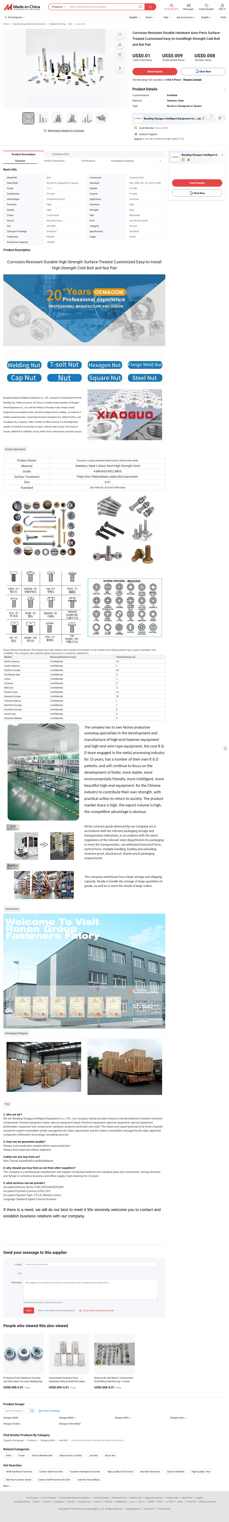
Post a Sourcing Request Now (96, 1310)
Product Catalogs (50, 1410)
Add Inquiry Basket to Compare (66, 130)
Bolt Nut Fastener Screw (18, 1479)
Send (28, 1310)
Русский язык (84, 1501)
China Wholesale (100, 1497)
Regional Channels (154, 1497)
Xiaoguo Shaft (10, 1417)
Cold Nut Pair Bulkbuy (88, 1479)
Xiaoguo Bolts (121, 1417)
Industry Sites (136, 1497)
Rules (223, 17)
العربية (132, 1501)
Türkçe (180, 1501)
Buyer (149, 17)
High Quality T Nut (200, 1471)
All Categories (15, 17)
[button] (154, 161)
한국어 (142, 1501)
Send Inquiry (155, 71)
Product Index (172, 1497)
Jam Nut (93, 1455)
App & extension (184, 17)
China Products (49, 1497)
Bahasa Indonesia (207, 1501)
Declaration (149, 1508)
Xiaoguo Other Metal (69, 1423)
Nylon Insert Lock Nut (71, 1455)
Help (165, 17)
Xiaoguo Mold (66, 1417)
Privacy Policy (164, 1508)
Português (58, 1501)
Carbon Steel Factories (51, 1471)
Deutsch (108, 1501)
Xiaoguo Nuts (177, 1417)
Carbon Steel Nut (175, 1471)
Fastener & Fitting (57, 24)
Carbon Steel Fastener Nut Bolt (54, 1479)
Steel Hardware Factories (19, 1471)
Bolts (8, 1455)
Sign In (138, 138)
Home (6, 24)
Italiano (97, 1501)
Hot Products (32, 1497)
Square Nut (81, 24)
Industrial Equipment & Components (29, 24)
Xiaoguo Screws (11, 1423)
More (6, 1485)
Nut (70, 24)
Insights (199, 1497)
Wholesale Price (119, 1497)
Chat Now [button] (205, 71)
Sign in (222, 8)
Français (71, 1501)
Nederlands (121, 1501)
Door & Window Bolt (42, 1455)
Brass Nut (110, 1455)
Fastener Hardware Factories (85, 1471)
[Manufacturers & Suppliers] (21, 6)
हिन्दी (159, 1501)
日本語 (151, 1501)
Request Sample (192, 79)
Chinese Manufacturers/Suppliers (75, 1497)
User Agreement (133, 1508)
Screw (21, 1455)
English (36, 1501)
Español (46, 1501)
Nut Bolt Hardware (150, 1471)
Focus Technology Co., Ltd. (92, 1508)
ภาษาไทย (169, 1501)
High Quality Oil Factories (120, 1471)
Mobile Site (187, 1497)
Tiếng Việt (191, 1501)
